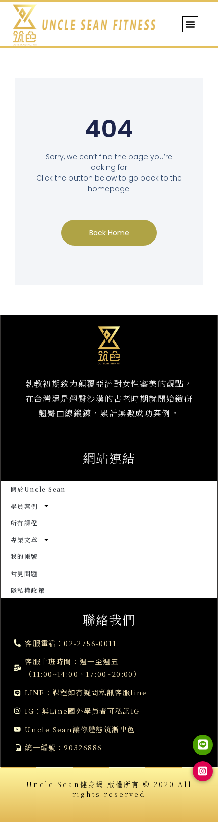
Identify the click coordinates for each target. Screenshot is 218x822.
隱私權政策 (28, 590)
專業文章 (24, 539)
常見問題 (24, 573)
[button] (190, 24)
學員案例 (24, 506)
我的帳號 (24, 556)
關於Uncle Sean (38, 489)
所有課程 (24, 522)
